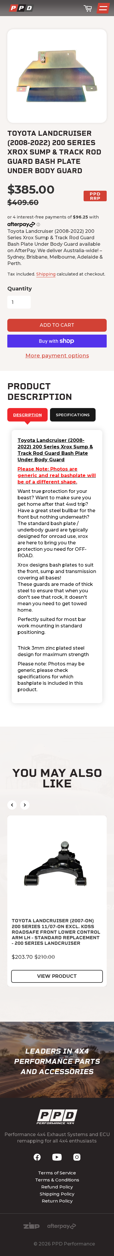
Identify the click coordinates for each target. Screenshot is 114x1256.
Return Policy (57, 1201)
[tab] (27, 414)
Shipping (46, 274)
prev (12, 805)
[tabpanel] (57, 566)
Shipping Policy (57, 1194)
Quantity (19, 288)
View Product (57, 976)
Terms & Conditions (57, 1180)
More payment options (57, 355)
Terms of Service (57, 1173)
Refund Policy (57, 1187)
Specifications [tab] (73, 414)
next (25, 805)
